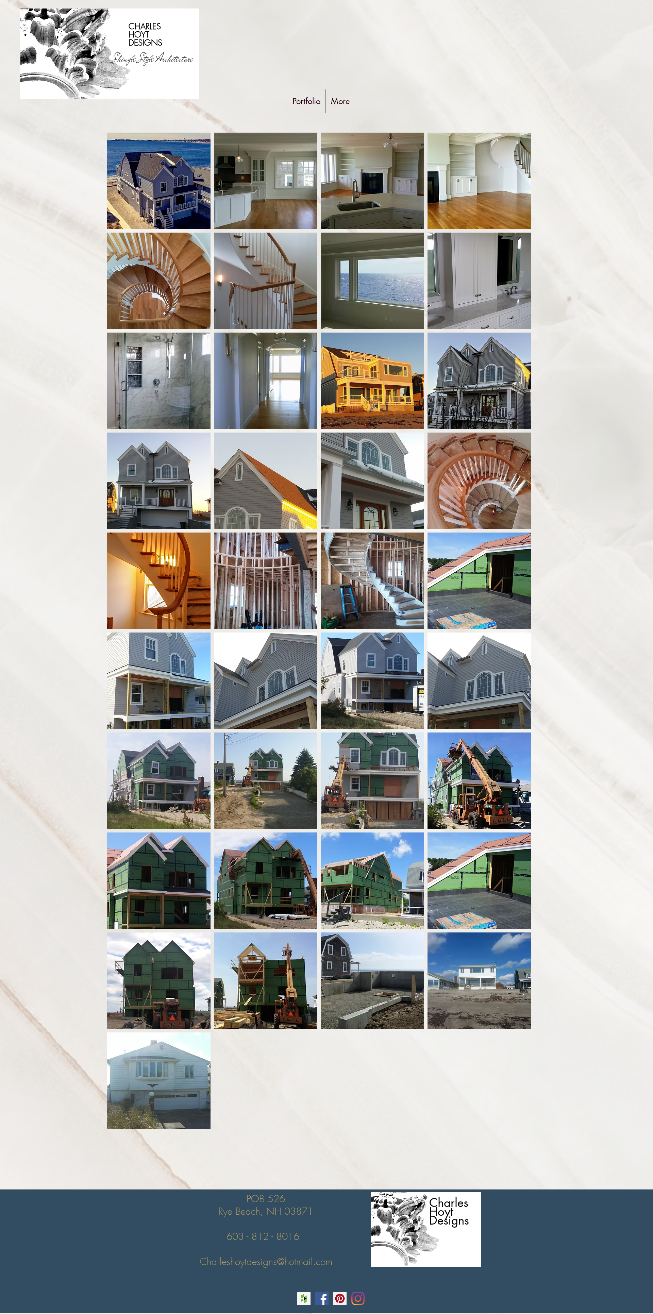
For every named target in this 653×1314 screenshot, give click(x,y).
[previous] (119, 634)
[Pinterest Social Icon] (340, 1298)
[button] (159, 181)
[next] (518, 634)
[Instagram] (358, 1298)
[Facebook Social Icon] (322, 1298)
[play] (516, 1123)
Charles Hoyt (448, 1207)
